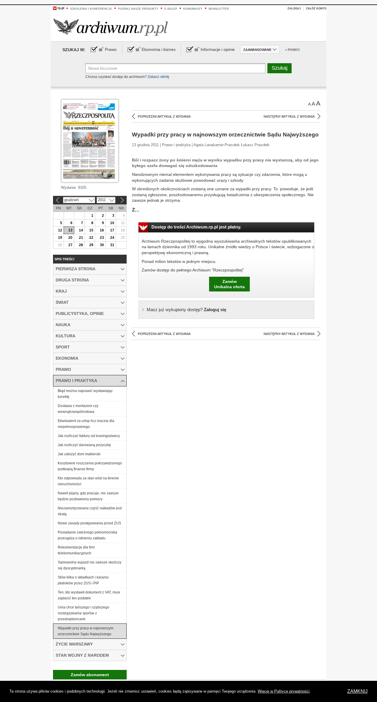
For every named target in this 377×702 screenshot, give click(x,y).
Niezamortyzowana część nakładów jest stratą (90, 511)
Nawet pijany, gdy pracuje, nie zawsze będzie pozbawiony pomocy (88, 496)
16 (102, 230)
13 (70, 230)
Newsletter (219, 8)
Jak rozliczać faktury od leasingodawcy (89, 436)
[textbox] (175, 68)
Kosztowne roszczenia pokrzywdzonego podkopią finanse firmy (90, 466)
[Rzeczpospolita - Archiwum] (111, 27)
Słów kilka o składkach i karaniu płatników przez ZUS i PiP (83, 580)
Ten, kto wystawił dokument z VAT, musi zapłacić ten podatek (89, 595)
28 (81, 245)
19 (60, 238)
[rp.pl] (58, 8)
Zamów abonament (90, 674)
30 (102, 245)
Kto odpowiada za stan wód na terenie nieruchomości (88, 481)
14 (81, 230)
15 (91, 230)
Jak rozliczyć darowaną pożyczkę (84, 445)
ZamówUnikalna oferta (229, 284)
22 (91, 238)
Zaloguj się (186, 309)
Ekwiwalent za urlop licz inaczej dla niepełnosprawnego (86, 424)
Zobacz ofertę (158, 77)
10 (112, 223)
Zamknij (357, 691)
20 (70, 238)
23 (102, 238)
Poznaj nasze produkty (138, 8)
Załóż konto (316, 8)
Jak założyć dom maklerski (79, 454)
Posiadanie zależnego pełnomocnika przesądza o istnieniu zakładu (87, 535)
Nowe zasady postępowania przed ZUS (89, 523)
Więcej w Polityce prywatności (284, 691)
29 (91, 245)
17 (112, 230)
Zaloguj (294, 8)
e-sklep (170, 8)
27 (70, 245)
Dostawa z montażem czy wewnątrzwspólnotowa (78, 409)
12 (60, 230)
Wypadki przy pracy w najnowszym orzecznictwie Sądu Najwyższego (85, 631)
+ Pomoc (292, 49)
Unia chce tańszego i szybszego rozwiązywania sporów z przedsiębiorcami (83, 613)
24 (112, 238)
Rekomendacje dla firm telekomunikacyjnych (76, 550)
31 (112, 245)
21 (81, 238)
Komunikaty (193, 8)
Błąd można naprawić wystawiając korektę (85, 394)
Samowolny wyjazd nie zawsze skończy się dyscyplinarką (89, 565)
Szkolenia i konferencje (91, 8)
